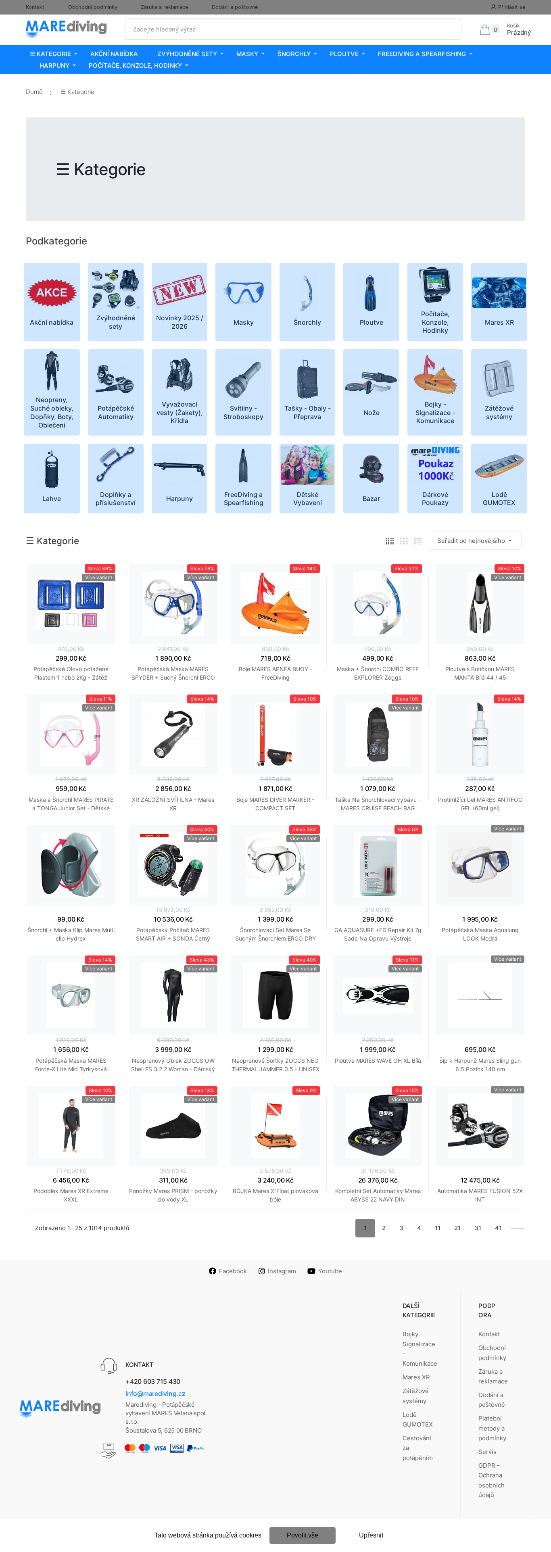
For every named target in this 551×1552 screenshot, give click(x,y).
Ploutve (344, 54)
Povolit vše (302, 1535)
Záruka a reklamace (164, 7)
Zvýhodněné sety (187, 54)
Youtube (330, 1271)
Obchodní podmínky (92, 7)
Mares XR (416, 1377)
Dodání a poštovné (235, 7)
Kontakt (35, 7)
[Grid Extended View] (404, 541)
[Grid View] (390, 541)
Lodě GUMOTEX (418, 1419)
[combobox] (293, 29)
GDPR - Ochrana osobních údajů (491, 1480)
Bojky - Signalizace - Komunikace (420, 1348)
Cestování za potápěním (418, 1448)
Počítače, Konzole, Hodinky (135, 65)
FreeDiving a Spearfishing (422, 54)
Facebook (233, 1271)
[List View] (418, 541)
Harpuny (54, 65)
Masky (247, 54)
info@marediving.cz (155, 1393)
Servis (487, 1452)
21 (457, 1228)
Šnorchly (294, 54)
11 (437, 1228)
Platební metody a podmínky (492, 1428)
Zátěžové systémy (416, 1395)
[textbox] (293, 29)
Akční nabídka (114, 54)
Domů (34, 92)
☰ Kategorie (50, 54)
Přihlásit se (511, 7)
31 (477, 1228)
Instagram (282, 1271)
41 (498, 1228)
